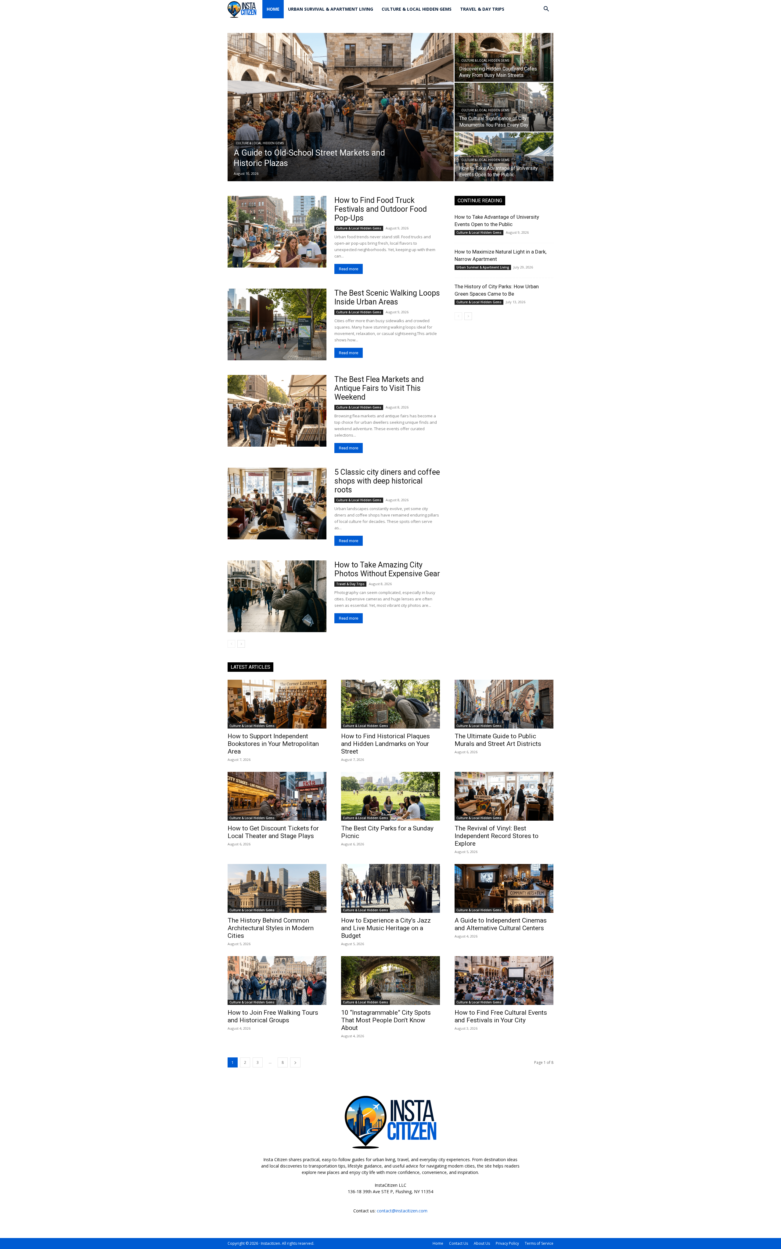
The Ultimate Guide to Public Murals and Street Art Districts (498, 739)
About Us (482, 1243)
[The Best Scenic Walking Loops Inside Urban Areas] (277, 324)
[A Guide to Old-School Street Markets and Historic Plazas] (341, 107)
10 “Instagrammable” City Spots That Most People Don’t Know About (386, 1020)
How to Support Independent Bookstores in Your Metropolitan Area (273, 743)
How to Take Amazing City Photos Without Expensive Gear (387, 569)
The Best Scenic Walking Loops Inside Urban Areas (387, 297)
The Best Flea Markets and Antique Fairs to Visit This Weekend (379, 388)
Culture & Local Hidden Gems (417, 9)
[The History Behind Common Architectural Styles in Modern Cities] (277, 888)
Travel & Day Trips (482, 9)
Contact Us (458, 1243)
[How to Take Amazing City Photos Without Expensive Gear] (277, 596)
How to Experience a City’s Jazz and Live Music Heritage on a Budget (386, 928)
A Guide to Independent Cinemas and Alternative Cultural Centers (501, 924)
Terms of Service (539, 1243)
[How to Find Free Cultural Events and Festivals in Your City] (504, 980)
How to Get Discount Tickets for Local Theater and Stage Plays (273, 832)
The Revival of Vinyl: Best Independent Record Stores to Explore (496, 836)
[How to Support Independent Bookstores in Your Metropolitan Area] (277, 704)
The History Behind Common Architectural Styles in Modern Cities (271, 928)
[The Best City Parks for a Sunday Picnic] (390, 796)
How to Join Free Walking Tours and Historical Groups (273, 1016)
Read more (348, 269)
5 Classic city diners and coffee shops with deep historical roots (387, 481)
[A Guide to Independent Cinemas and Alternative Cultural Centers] (504, 888)
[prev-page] (231, 644)
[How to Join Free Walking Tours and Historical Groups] (277, 980)
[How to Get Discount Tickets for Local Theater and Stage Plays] (277, 796)
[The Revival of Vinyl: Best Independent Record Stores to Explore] (504, 796)
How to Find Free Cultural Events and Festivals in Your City (501, 1016)
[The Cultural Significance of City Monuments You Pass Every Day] (504, 107)
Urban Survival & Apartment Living (330, 9)
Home (273, 9)
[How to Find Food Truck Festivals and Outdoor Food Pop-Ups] (277, 232)
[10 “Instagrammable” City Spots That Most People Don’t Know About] (390, 980)
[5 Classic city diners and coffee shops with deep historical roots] (277, 503)
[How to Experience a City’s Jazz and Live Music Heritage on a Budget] (390, 888)
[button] (546, 10)
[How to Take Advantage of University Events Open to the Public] (504, 156)
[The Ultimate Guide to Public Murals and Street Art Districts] (504, 704)
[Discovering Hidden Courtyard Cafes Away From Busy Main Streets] (504, 57)
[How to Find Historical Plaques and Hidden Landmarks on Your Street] (390, 704)
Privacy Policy (507, 1243)
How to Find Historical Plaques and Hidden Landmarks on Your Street (385, 743)
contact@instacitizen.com (402, 1211)
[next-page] (241, 644)
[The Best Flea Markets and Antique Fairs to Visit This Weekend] (277, 411)
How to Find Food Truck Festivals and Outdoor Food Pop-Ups (380, 209)
